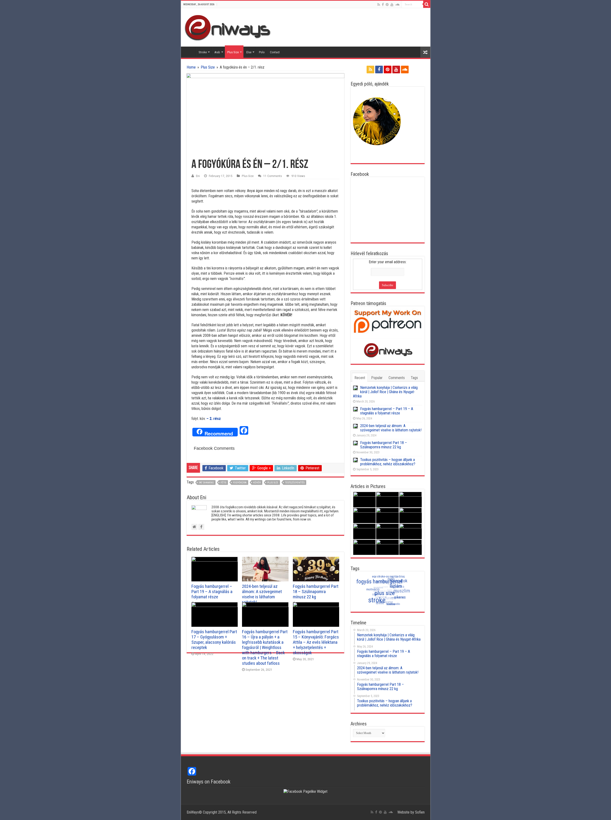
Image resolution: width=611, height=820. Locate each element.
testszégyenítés (295, 482)
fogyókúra (240, 482)
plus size (272, 482)
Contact (275, 52)
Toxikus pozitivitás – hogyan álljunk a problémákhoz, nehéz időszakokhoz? (387, 461)
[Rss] (378, 4)
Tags (414, 377)
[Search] (426, 4)
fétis (223, 482)
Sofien (420, 812)
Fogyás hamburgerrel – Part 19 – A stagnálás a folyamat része (211, 592)
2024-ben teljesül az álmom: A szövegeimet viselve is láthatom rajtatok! (262, 594)
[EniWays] (229, 27)
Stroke (203, 52)
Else (248, 52)
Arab (217, 52)
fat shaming (206, 482)
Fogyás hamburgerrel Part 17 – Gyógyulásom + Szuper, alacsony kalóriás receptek (214, 639)
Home (189, 52)
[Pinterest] (387, 4)
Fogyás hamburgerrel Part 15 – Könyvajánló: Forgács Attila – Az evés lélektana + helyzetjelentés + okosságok (316, 642)
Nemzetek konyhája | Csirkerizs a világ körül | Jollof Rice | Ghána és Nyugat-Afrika (385, 391)
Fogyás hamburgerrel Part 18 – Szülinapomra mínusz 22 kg (315, 592)
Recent (359, 377)
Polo (262, 52)
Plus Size (233, 52)
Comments (397, 377)
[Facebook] (382, 4)
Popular (377, 377)
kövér (257, 482)
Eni (198, 176)
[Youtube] (392, 4)
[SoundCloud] (397, 4)
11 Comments (272, 176)
